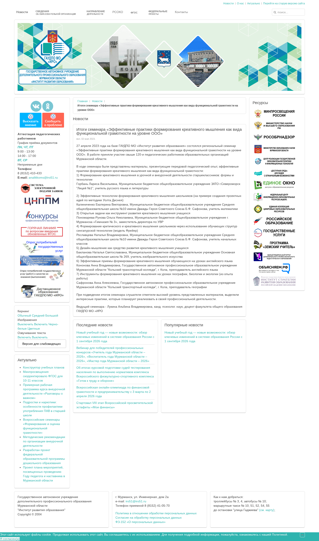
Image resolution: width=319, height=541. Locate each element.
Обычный (24, 315)
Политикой (279, 534)
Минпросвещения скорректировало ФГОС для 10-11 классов (43, 376)
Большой (51, 315)
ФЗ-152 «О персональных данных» (140, 522)
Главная (82, 101)
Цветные (34, 328)
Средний (38, 315)
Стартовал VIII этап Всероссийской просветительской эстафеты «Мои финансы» (114, 405)
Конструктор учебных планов (43, 367)
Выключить (25, 324)
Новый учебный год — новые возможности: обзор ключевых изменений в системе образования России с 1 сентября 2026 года (115, 337)
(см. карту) (266, 510)
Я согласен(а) (10, 539)
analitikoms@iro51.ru (43, 177)
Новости (97, 101)
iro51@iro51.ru (136, 501)
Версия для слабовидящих (41, 343)
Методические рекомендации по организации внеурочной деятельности (44, 441)
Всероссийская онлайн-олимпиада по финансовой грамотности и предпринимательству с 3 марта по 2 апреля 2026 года (113, 392)
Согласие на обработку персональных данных (148, 517)
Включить (41, 324)
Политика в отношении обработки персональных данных (156, 513)
